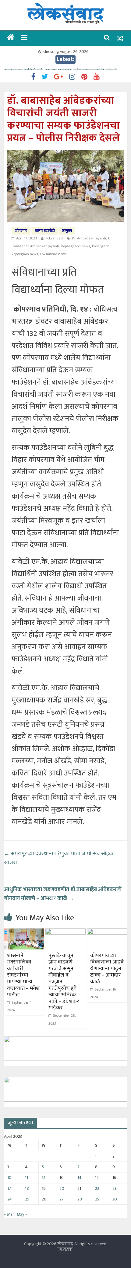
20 (61, 1188)
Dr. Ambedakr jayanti (89, 238)
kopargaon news (25, 254)
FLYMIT (65, 1249)
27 (61, 1199)
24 (9, 1199)
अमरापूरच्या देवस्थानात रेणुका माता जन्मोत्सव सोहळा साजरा (59, 858)
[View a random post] (120, 38)
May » (22, 1214)
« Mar (9, 1214)
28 (79, 1199)
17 (9, 1188)
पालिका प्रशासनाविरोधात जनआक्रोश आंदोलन (49, 66)
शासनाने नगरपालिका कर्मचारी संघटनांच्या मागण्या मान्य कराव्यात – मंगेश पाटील (23, 975)
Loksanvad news (53, 254)
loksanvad (55, 238)
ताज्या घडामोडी (45, 231)
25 (27, 1199)
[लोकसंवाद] (11, 38)
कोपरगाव (21, 231)
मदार (63, 894)
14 (79, 1177)
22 (97, 1188)
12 (43, 1177)
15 (97, 1177)
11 (26, 1177)
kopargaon (100, 246)
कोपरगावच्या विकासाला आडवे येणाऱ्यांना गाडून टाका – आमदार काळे (107, 968)
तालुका (67, 231)
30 (114, 1199)
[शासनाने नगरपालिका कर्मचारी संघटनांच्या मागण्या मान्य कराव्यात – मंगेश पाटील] (24, 932)
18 (27, 1188)
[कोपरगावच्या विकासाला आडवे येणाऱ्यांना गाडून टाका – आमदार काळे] (107, 932)
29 (97, 1199)
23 (114, 1188)
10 (9, 1177)
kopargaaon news (75, 246)
